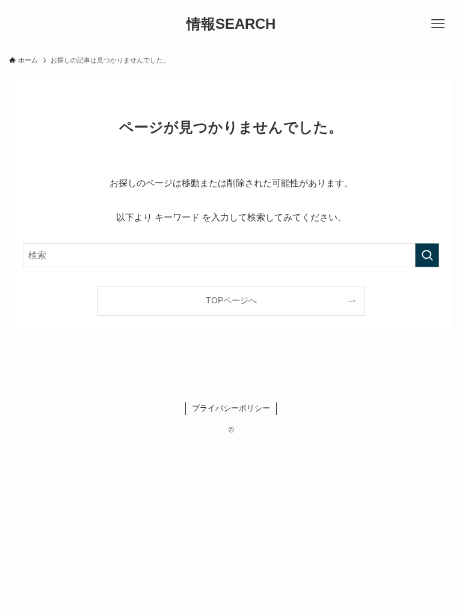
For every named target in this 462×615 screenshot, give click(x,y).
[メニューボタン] (438, 24)
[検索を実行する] (427, 255)
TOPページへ (231, 300)
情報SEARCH (231, 24)
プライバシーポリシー (231, 408)
